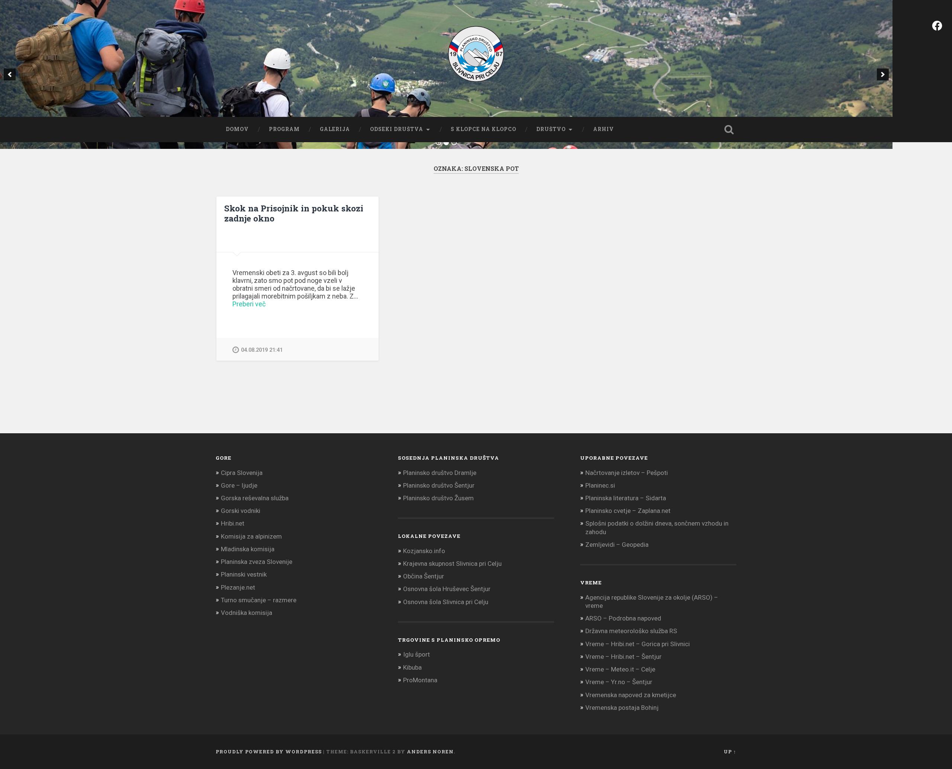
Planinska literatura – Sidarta (625, 498)
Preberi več (249, 304)
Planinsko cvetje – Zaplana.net (627, 510)
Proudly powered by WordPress (269, 751)
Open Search (728, 129)
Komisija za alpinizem (251, 536)
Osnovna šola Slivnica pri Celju (445, 602)
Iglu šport (416, 654)
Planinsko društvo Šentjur (439, 485)
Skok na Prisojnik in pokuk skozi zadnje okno (293, 213)
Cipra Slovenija (242, 472)
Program (284, 129)
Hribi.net (232, 523)
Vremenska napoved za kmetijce (630, 695)
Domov (237, 129)
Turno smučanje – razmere (258, 600)
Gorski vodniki (240, 510)
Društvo (551, 129)
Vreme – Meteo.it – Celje (620, 669)
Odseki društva (396, 129)
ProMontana (420, 680)
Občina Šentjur (423, 576)
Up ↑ (730, 751)
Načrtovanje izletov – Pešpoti (626, 472)
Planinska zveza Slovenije (256, 561)
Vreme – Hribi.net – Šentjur (623, 656)
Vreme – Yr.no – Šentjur (618, 682)
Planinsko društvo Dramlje (439, 472)
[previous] (10, 74)
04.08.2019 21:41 (262, 350)
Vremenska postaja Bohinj (622, 707)
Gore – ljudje (239, 485)
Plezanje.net (238, 587)
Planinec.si (600, 485)
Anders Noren (430, 751)
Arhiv (603, 129)
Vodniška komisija (246, 612)
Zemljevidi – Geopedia (617, 544)
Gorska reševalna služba (255, 498)
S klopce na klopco (483, 129)
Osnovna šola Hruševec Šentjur (447, 589)
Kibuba (412, 667)
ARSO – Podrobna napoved (623, 618)
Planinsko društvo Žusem (438, 498)
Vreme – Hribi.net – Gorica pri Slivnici (637, 644)
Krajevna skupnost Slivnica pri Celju (452, 563)
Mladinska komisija (247, 549)
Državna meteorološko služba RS (631, 631)
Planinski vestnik (244, 574)
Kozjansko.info (424, 551)
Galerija (335, 129)
